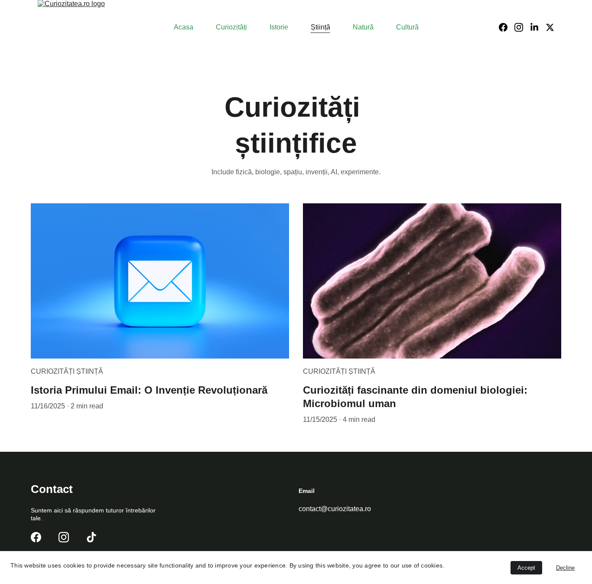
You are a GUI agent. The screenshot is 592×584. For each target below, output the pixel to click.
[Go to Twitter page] (550, 27)
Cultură (407, 27)
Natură (363, 27)
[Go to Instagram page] (522, 27)
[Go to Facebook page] (506, 27)
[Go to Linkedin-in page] (538, 27)
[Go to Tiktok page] (91, 537)
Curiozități (231, 27)
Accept (526, 567)
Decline (565, 567)
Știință (320, 27)
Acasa (183, 27)
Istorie (279, 27)
